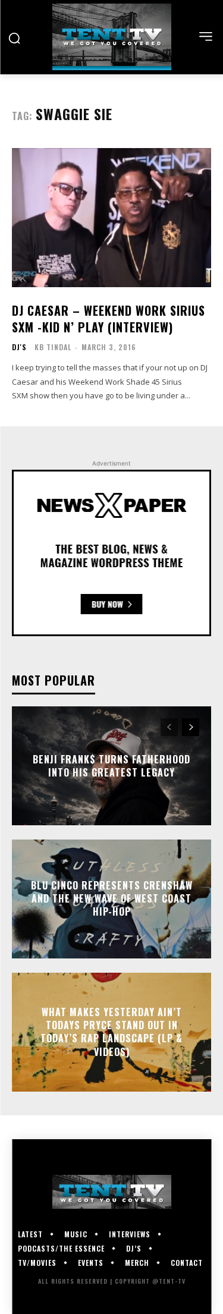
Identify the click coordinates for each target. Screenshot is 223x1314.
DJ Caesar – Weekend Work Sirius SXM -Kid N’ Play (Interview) (108, 318)
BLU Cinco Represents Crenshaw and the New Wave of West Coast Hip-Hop (112, 898)
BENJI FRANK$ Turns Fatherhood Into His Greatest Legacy (111, 765)
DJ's (19, 347)
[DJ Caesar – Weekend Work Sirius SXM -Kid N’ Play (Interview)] (111, 218)
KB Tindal (52, 347)
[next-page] (190, 727)
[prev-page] (169, 727)
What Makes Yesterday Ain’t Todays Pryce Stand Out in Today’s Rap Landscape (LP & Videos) (111, 1032)
